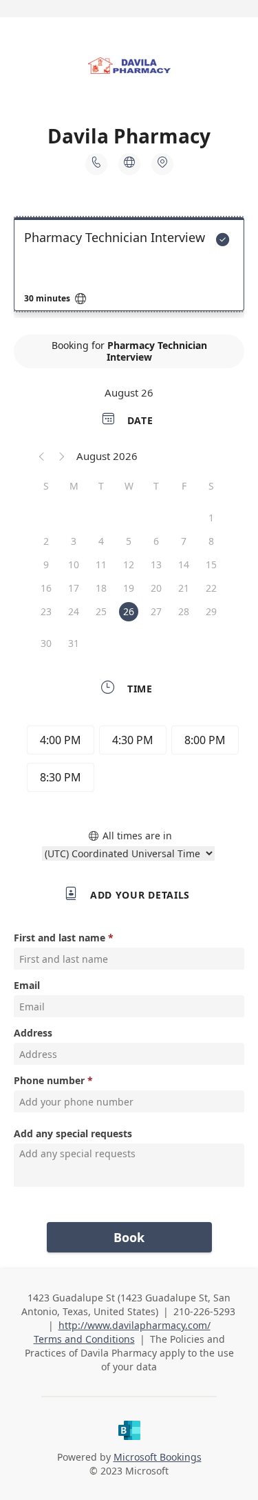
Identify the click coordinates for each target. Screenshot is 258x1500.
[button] (42, 455)
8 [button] (211, 541)
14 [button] (183, 564)
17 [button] (73, 587)
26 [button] (128, 611)
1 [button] (211, 517)
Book (129, 1237)
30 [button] (46, 643)
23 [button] (46, 611)
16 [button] (46, 587)
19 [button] (128, 587)
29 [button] (211, 611)
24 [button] (73, 611)
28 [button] (183, 611)
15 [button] (211, 564)
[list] (129, 267)
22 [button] (211, 587)
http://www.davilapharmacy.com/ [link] (134, 1325)
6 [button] (156, 541)
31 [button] (73, 643)
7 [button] (183, 541)
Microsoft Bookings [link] (158, 1456)
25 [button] (101, 611)
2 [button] (46, 541)
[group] (129, 760)
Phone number (49, 1080)
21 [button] (183, 587)
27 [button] (156, 611)
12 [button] (128, 564)
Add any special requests (73, 1133)
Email (27, 985)
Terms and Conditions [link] (84, 1339)
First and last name (59, 937)
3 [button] (73, 541)
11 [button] (101, 564)
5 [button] (128, 541)
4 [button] (101, 541)
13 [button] (156, 564)
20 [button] (156, 587)
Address (33, 1032)
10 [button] (73, 564)
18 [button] (101, 587)
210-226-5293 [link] (204, 1311)
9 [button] (46, 564)
